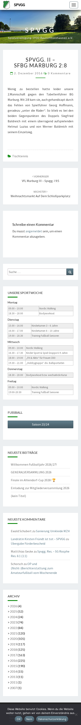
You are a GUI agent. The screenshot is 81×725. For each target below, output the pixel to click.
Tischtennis (20, 156)
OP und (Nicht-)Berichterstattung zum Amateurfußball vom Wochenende (34, 568)
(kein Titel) (18, 496)
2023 (13, 622)
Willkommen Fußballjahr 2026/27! (34, 464)
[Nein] (76, 715)
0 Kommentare (59, 73)
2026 (13, 606)
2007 (13, 688)
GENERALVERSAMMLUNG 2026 (31, 472)
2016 (13, 660)
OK (18, 719)
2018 (13, 649)
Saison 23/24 (40, 424)
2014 (13, 671)
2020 (13, 638)
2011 (13, 682)
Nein (29, 719)
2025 (13, 611)
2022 (13, 628)
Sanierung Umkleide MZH (53, 531)
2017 (13, 655)
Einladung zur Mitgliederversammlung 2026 (40, 488)
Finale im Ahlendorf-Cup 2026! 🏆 (33, 480)
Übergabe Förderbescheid (28, 543)
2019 (13, 644)
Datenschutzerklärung (52, 719)
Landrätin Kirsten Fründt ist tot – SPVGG (38, 539)
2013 (13, 677)
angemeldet (34, 231)
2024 (13, 617)
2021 (13, 633)
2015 (13, 666)
